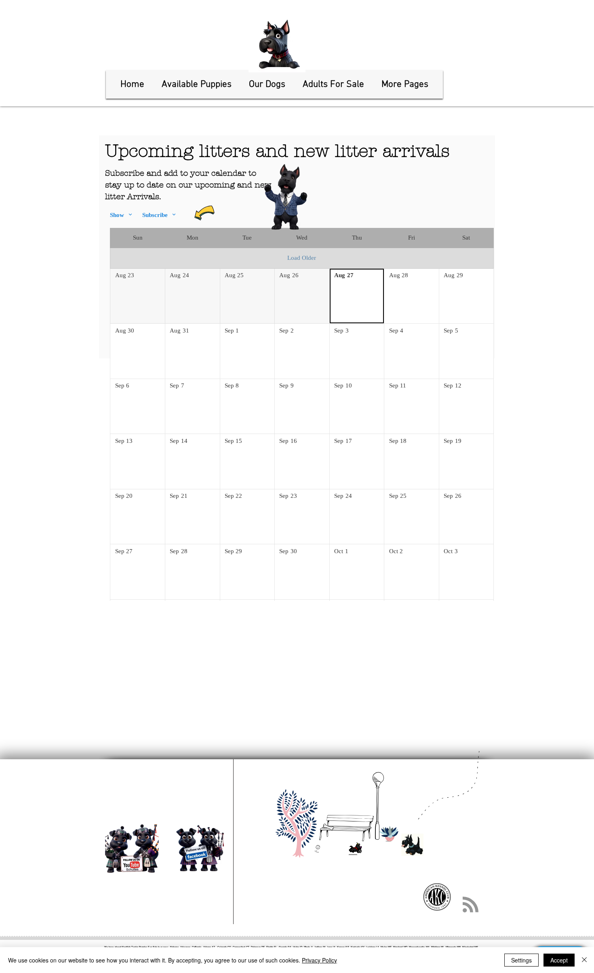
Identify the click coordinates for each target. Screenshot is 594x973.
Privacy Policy (319, 960)
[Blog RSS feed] (470, 905)
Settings (521, 960)
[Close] (584, 960)
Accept (559, 960)
